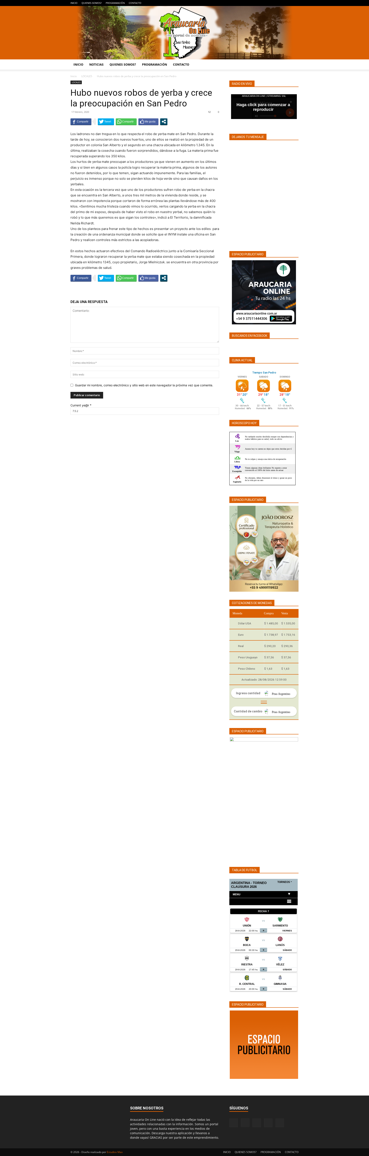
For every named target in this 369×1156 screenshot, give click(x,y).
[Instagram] (274, 3)
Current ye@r (80, 405)
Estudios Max (115, 1152)
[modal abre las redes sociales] (163, 121)
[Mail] (281, 3)
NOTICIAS (96, 64)
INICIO (74, 2)
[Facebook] (267, 3)
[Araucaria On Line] (184, 32)
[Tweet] (106, 121)
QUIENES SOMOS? (92, 2)
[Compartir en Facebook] (80, 121)
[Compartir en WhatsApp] (126, 121)
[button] (293, 65)
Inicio (73, 76)
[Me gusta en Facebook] (148, 121)
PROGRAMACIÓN (115, 2)
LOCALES (86, 76)
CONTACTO (135, 2)
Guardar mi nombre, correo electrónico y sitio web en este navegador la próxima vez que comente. (144, 385)
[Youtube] (295, 3)
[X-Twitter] (288, 3)
